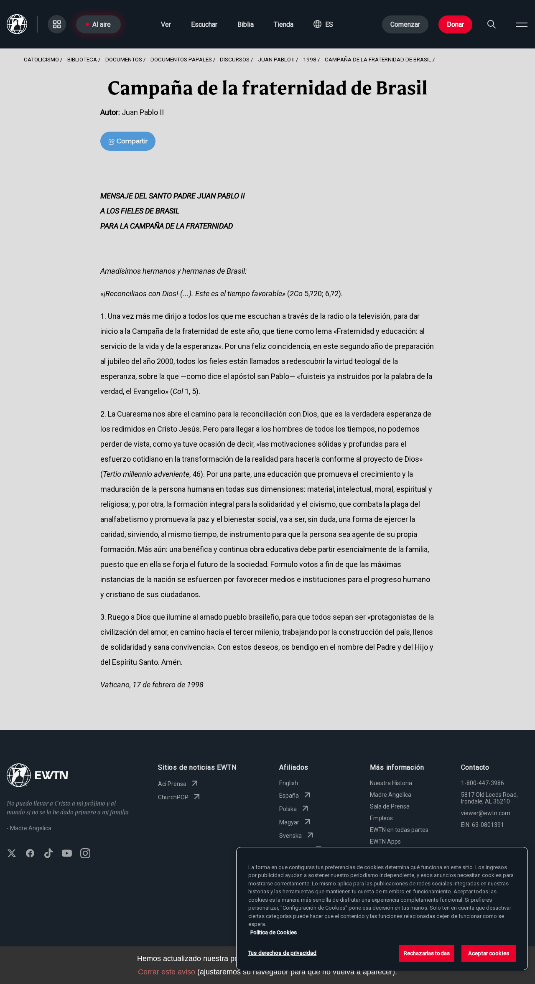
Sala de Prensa (390, 806)
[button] (323, 24)
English (288, 783)
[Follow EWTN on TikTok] (48, 854)
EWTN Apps (385, 841)
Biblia (245, 24)
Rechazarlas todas (427, 953)
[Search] (491, 24)
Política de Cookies (273, 932)
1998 (309, 59)
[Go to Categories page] (57, 24)
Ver (166, 24)
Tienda (283, 24)
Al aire (101, 24)
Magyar (289, 822)
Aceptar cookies (488, 953)
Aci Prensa (172, 784)
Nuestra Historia (391, 783)
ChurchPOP (173, 797)
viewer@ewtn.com (485, 813)
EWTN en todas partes (399, 829)
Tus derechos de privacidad (282, 953)
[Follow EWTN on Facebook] (30, 854)
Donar (455, 24)
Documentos (123, 59)
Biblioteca (82, 59)
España (289, 795)
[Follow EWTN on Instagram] (85, 854)
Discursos (235, 59)
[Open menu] (521, 24)
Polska (288, 809)
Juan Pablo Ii (276, 59)
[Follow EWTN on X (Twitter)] (12, 854)
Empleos (381, 818)
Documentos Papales (181, 59)
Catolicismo (41, 59)
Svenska (290, 835)
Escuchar (204, 24)
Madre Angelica (390, 794)
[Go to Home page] (37, 776)
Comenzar (405, 24)
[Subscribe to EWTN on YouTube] (67, 854)
